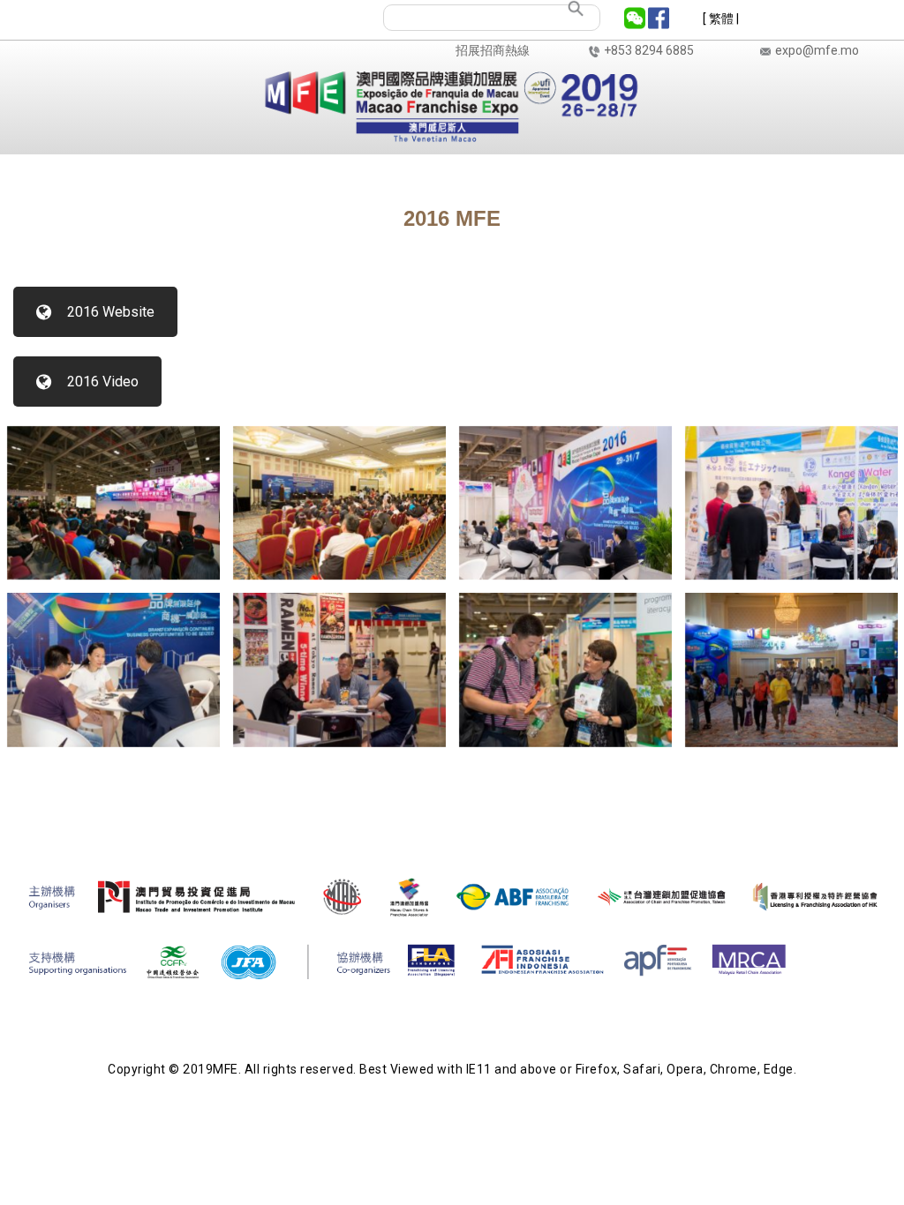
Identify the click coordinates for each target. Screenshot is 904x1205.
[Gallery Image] (113, 502)
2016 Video (103, 381)
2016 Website (110, 311)
